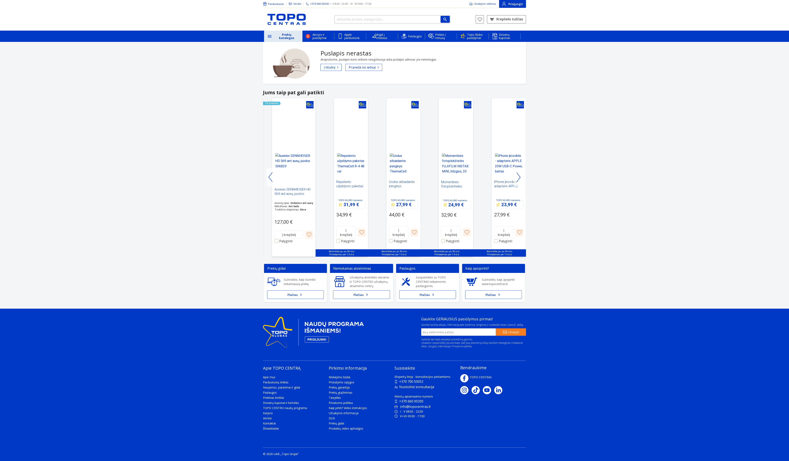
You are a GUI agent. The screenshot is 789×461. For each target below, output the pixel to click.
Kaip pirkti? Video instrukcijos (348, 407)
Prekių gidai (336, 423)
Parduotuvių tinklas (275, 382)
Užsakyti (513, 332)
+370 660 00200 (411, 401)
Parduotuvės (276, 4)
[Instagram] (466, 390)
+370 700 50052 (411, 381)
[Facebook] (464, 378)
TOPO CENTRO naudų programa (285, 407)
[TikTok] (477, 390)
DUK (332, 418)
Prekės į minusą (440, 36)
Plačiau (292, 295)
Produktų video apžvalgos (346, 428)
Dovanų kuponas (504, 36)
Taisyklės (335, 397)
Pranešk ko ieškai (362, 67)
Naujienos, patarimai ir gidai (281, 387)
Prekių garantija (339, 387)
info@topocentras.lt (415, 406)
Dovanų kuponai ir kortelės (281, 402)
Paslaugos (415, 36)
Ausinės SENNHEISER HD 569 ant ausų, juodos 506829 (293, 193)
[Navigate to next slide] (518, 177)
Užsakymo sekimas (485, 4)
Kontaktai (269, 423)
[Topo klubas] (313, 334)
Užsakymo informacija (344, 413)
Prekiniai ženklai (273, 397)
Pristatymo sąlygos (341, 382)
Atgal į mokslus (381, 36)
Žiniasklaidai (271, 428)
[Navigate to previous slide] (270, 177)
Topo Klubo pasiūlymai (475, 36)
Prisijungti (515, 4)
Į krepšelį (289, 234)
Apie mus (269, 377)
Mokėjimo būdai (339, 377)
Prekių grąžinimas (340, 392)
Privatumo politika (462, 346)
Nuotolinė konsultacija (416, 387)
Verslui (297, 4)
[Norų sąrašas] (480, 19)
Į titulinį (329, 67)
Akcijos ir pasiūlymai (319, 36)
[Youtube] (488, 390)
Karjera (268, 413)
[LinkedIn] (499, 390)
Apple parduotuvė (352, 36)
